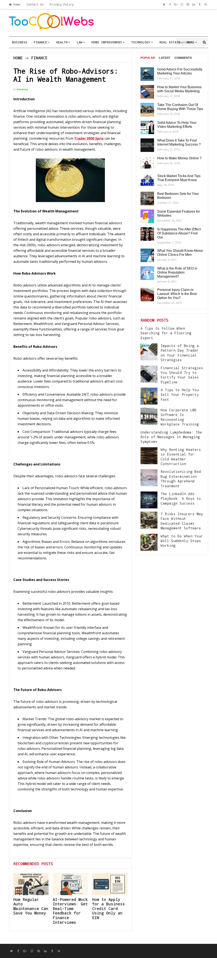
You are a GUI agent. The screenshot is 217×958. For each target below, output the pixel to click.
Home (16, 4)
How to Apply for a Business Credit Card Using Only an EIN (108, 908)
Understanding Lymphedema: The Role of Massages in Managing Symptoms (171, 437)
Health (62, 42)
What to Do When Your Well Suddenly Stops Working (182, 541)
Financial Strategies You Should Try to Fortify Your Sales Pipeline (182, 375)
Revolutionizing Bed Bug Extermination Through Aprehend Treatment (181, 478)
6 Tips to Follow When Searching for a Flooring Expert (165, 333)
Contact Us (34, 4)
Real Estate (169, 42)
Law (79, 42)
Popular (147, 57)
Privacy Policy (62, 4)
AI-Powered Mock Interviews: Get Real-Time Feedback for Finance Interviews (70, 911)
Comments (183, 57)
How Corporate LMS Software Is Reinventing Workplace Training (180, 417)
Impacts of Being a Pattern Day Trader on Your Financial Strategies (180, 352)
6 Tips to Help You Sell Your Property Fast (180, 395)
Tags (144, 74)
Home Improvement (107, 42)
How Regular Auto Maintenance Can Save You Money (30, 906)
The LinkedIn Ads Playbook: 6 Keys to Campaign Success (181, 498)
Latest (164, 57)
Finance (40, 42)
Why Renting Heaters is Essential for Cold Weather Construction (181, 456)
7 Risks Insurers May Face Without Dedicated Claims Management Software (182, 521)
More (190, 42)
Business (19, 42)
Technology (140, 42)
